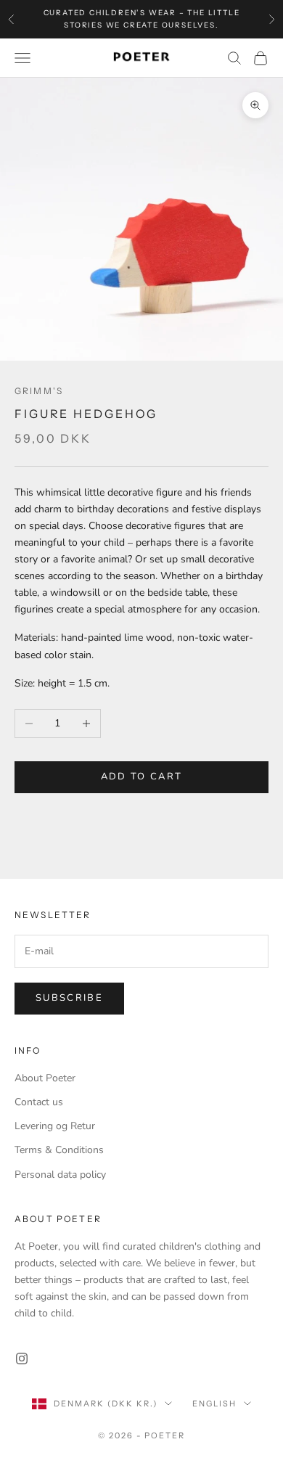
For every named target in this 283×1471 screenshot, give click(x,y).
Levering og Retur (55, 1126)
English (214, 1403)
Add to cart (142, 776)
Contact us (39, 1102)
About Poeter (45, 1078)
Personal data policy (60, 1174)
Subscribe (69, 997)
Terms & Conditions (59, 1150)
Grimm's (39, 390)
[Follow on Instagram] (22, 1358)
